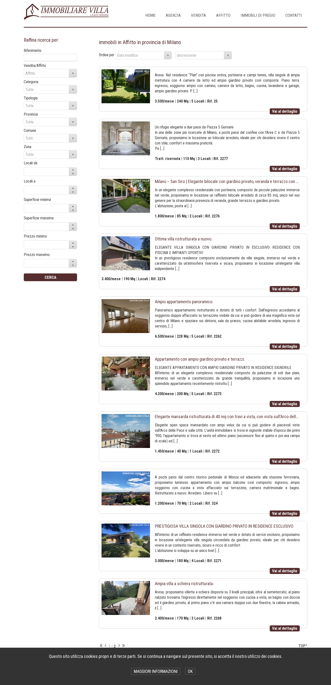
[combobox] (140, 55)
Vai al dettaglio (284, 111)
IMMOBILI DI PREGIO (258, 15)
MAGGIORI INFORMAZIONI (156, 671)
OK (190, 671)
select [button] (168, 55)
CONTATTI (293, 15)
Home (150, 15)
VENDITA (198, 15)
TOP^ (302, 645)
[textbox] (50, 57)
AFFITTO (223, 15)
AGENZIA (173, 15)
